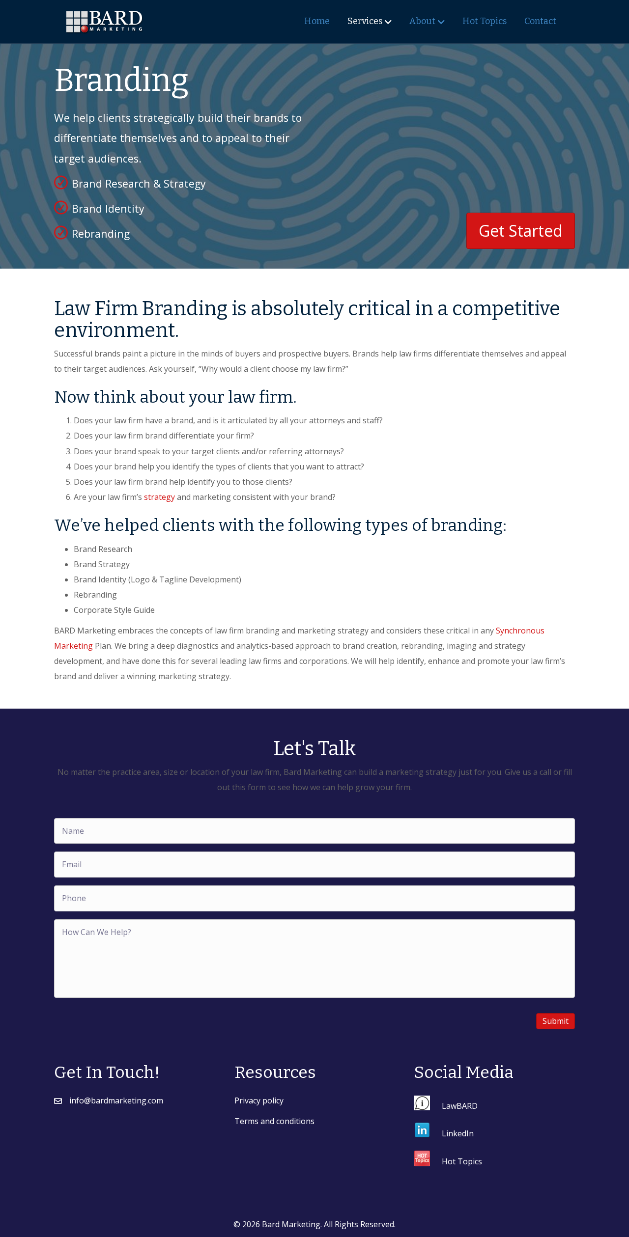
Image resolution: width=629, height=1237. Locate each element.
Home (317, 21)
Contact (540, 21)
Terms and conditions (274, 1121)
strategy (159, 497)
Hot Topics (484, 21)
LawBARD (460, 1105)
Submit (556, 1021)
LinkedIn (458, 1133)
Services (364, 21)
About (422, 21)
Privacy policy (259, 1100)
